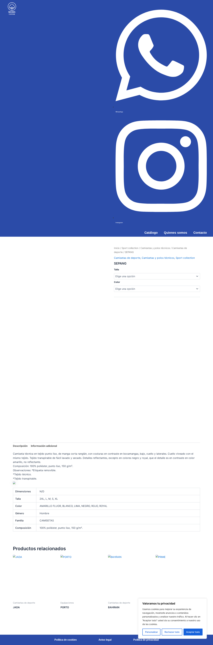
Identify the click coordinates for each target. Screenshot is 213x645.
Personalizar (151, 632)
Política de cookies (65, 639)
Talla (116, 269)
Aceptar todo (193, 632)
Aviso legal (105, 639)
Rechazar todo (172, 632)
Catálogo (151, 232)
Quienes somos (175, 232)
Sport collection (130, 248)
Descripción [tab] (20, 445)
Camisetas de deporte (127, 257)
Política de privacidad (146, 639)
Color (117, 282)
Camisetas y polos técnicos (155, 248)
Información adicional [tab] (44, 445)
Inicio (117, 248)
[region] (172, 618)
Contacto (200, 232)
